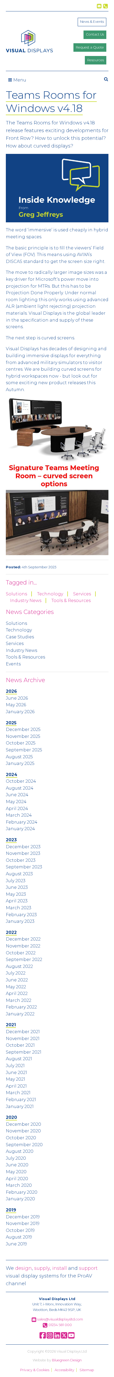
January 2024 (20, 828)
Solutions (16, 593)
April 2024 (17, 808)
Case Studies (20, 636)
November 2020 (23, 1130)
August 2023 (19, 873)
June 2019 (16, 1243)
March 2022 (18, 1000)
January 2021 (20, 1106)
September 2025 (24, 749)
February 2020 (21, 1192)
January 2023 (20, 921)
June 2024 (17, 794)
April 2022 (17, 993)
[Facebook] (43, 1337)
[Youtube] (71, 1337)
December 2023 (23, 846)
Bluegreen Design (67, 1360)
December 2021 (23, 1031)
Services (82, 593)
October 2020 (21, 1137)
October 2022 (21, 952)
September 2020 (24, 1144)
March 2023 (18, 907)
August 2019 (19, 1237)
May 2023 (16, 894)
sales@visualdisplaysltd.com (60, 1319)
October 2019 (20, 1230)
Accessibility (64, 1370)
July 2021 (15, 1065)
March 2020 (19, 1185)
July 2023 (15, 880)
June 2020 (17, 1164)
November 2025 (23, 736)
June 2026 (17, 698)
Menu (19, 80)
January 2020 (20, 1198)
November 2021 (23, 1038)
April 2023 (17, 900)
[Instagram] (50, 1337)
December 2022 (23, 939)
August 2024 (19, 788)
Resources (95, 60)
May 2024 (16, 801)
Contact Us (95, 34)
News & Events (92, 22)
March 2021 (18, 1092)
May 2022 (16, 986)
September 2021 (23, 1052)
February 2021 (21, 1099)
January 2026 (20, 711)
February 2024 (21, 822)
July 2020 (16, 1158)
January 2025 (20, 763)
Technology (50, 593)
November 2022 (23, 946)
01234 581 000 (60, 1325)
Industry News (25, 600)
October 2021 (20, 1045)
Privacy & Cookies (34, 1370)
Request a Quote (90, 47)
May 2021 (15, 1079)
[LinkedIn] (57, 1337)
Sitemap (87, 1370)
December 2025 (23, 729)
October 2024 (21, 781)
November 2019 (23, 1223)
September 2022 (24, 959)
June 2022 (17, 979)
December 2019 (23, 1216)
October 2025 (21, 743)
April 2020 (17, 1178)
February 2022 (21, 1007)
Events (13, 663)
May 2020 (16, 1171)
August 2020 (19, 1151)
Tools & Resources (71, 600)
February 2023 (21, 914)
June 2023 (17, 887)
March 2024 (19, 815)
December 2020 (23, 1124)
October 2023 (21, 860)
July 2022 (15, 973)
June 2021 (16, 1072)
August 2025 (19, 756)
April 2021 (16, 1086)
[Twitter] (64, 1337)
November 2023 (23, 853)
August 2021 (19, 1058)
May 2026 (16, 704)
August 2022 (19, 966)
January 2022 (20, 1013)
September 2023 (24, 866)
